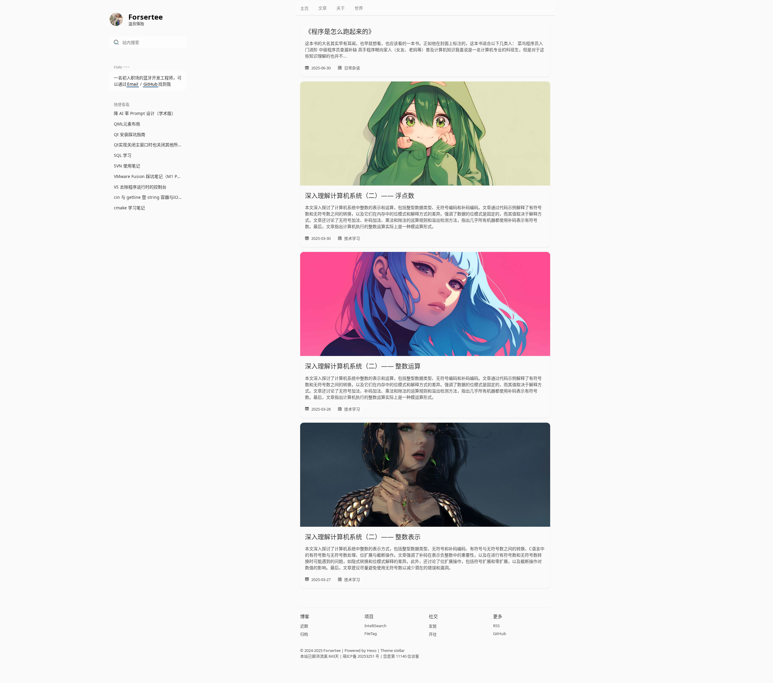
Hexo (372, 650)
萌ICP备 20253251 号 (361, 656)
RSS (496, 625)
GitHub (150, 84)
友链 (433, 626)
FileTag (370, 633)
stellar (399, 650)
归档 (304, 634)
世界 (358, 8)
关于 (340, 8)
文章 (322, 8)
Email (132, 84)
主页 (304, 8)
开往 (433, 634)
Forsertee (332, 650)
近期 (304, 626)
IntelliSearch (375, 625)
